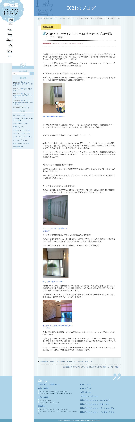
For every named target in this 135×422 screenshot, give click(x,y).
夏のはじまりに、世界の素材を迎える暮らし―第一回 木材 (23, 102)
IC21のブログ (50, 18)
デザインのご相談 (45, 400)
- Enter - (98, 420)
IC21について (11, 41)
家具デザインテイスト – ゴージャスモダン (97, 408)
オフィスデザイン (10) (20, 140)
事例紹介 (11, 36)
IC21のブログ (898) (19, 115)
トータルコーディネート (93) (22, 136)
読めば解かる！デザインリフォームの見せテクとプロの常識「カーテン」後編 (90, 367)
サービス (11, 30)
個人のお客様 (43, 388)
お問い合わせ (11, 52)
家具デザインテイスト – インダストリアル (97, 412)
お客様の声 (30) (18, 146)
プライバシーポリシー (89, 396)
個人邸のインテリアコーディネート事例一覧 (54, 409)
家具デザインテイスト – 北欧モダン (94, 404)
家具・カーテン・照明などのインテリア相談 (54, 391)
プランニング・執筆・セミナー (49, 402)
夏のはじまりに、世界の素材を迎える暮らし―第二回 (23, 95)
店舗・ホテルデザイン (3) (21, 143)
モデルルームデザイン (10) (21, 130)
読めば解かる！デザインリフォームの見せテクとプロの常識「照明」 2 (66, 361)
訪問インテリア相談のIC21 (48, 384)
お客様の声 (11, 56)
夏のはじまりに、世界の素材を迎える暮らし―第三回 (23, 83)
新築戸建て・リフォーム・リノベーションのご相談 (56, 393)
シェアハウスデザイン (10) (21, 133)
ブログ (10, 46)
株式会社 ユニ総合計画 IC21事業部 (75, 420)
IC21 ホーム (41, 18)
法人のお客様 (43, 397)
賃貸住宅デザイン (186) (20, 123)
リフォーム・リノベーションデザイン (66, 18)
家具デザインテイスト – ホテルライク (95, 400)
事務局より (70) (18, 127)
